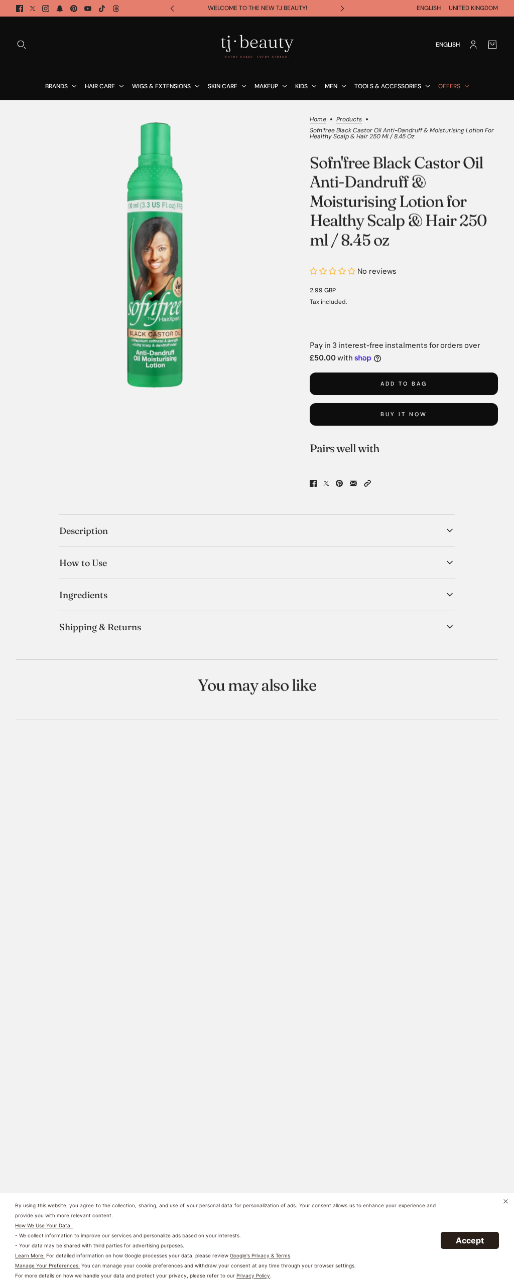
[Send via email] (353, 483)
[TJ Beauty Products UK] (257, 45)
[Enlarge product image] (155, 255)
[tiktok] (101, 8)
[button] (367, 483)
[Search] (21, 44)
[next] (342, 8)
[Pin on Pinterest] (339, 483)
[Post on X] (326, 483)
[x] (32, 8)
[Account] (473, 44)
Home (318, 119)
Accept (470, 1240)
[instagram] (45, 8)
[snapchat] (59, 8)
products (349, 119)
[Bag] (492, 44)
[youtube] (87, 8)
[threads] (115, 8)
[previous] (172, 8)
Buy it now (403, 414)
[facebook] (19, 8)
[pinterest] (73, 8)
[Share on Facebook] (313, 483)
